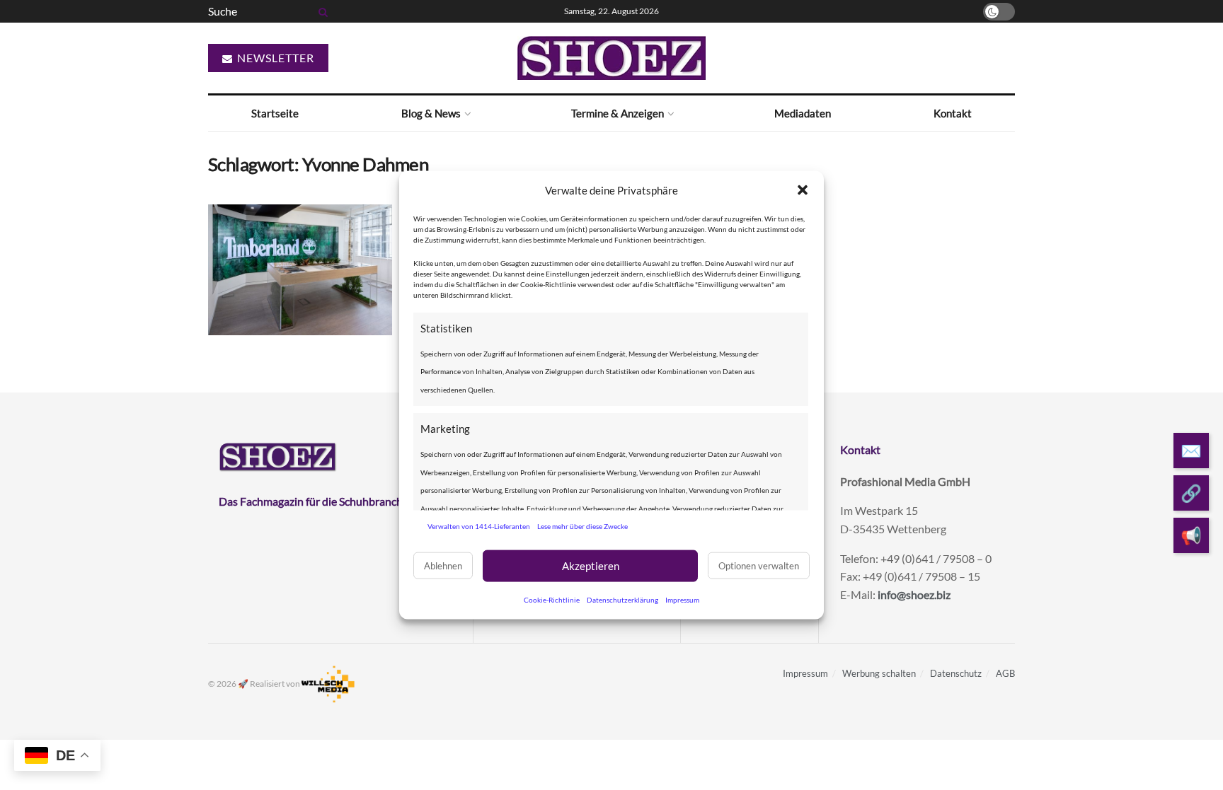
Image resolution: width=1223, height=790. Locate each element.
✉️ (1191, 450)
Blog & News (431, 113)
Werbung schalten (879, 673)
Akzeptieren (590, 565)
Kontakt (953, 113)
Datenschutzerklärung (622, 599)
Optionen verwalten (758, 565)
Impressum (682, 599)
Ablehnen (443, 565)
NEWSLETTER (274, 57)
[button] (803, 190)
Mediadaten (802, 113)
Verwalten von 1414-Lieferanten (478, 526)
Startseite (275, 113)
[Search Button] (320, 11)
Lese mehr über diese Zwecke (582, 526)
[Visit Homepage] (611, 58)
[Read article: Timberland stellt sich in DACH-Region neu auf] (300, 270)
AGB (1005, 673)
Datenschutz (956, 673)
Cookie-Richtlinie (552, 599)
